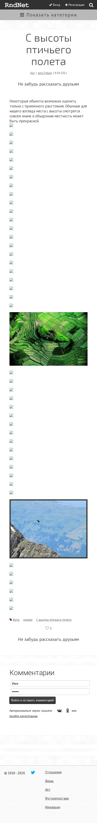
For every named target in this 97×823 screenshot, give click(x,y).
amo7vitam (45, 73)
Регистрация (76, 5)
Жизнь (49, 781)
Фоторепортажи (57, 798)
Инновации (52, 807)
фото (16, 620)
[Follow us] (33, 772)
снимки (27, 620)
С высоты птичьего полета (54, 620)
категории (51, 15)
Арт (32, 73)
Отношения (53, 772)
